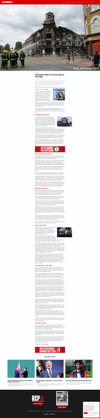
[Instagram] (49, 414)
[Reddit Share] (39, 89)
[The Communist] (7, 2)
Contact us (30, 411)
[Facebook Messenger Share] (43, 89)
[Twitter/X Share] (37, 89)
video (48, 178)
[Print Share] (47, 89)
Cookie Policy (89, 415)
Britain (43, 78)
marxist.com (60, 411)
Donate (42, 411)
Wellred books (54, 411)
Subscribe (48, 411)
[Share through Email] (45, 89)
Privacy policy (93, 415)
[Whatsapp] (55, 414)
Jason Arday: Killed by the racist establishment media (78, 380)
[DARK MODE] (94, 2)
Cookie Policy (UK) (68, 411)
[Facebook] (45, 414)
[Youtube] (51, 414)
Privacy (35, 411)
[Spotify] (53, 414)
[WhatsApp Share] (41, 89)
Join (39, 411)
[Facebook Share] (35, 89)
